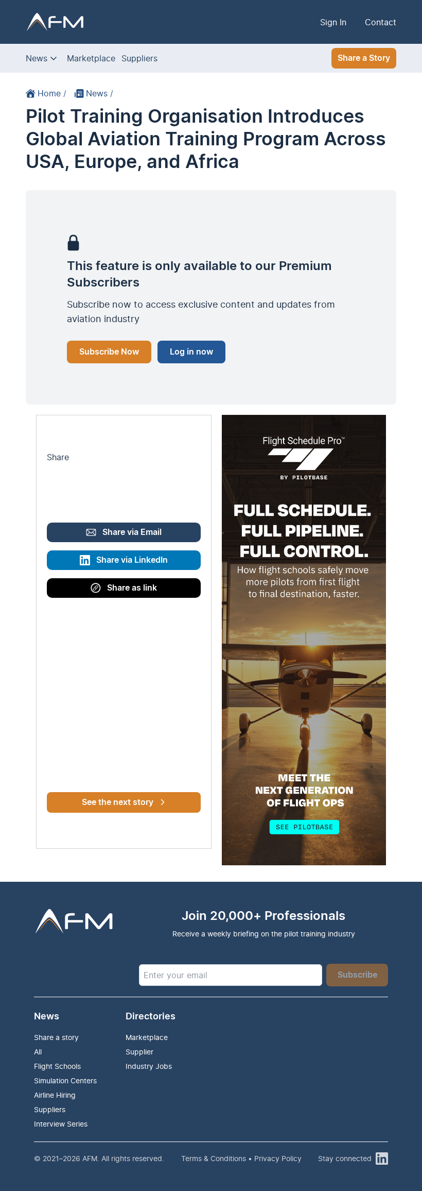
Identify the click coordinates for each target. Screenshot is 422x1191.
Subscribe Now (109, 352)
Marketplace (91, 58)
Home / (52, 93)
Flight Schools (57, 1066)
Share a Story (364, 58)
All (38, 1051)
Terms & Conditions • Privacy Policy (241, 1158)
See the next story (117, 802)
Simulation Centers (65, 1080)
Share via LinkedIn (132, 560)
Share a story (56, 1037)
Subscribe (357, 975)
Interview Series (60, 1123)
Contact (380, 22)
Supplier (139, 1051)
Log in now (191, 352)
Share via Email (132, 532)
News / (99, 93)
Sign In (333, 22)
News (36, 58)
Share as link (132, 588)
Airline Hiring (55, 1095)
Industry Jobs (149, 1066)
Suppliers (139, 58)
